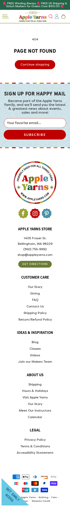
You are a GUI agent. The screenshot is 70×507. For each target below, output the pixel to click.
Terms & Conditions (35, 446)
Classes (35, 348)
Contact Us (35, 306)
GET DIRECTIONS (35, 264)
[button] (51, 16)
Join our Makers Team (35, 361)
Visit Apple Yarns (35, 397)
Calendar (35, 417)
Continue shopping (35, 64)
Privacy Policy (35, 439)
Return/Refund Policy (35, 319)
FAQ (35, 300)
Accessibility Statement (35, 452)
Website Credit (41, 501)
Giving (35, 293)
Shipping (35, 384)
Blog (35, 342)
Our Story (35, 287)
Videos (35, 355)
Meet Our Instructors (35, 410)
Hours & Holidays (35, 391)
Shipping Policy (35, 313)
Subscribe (35, 135)
